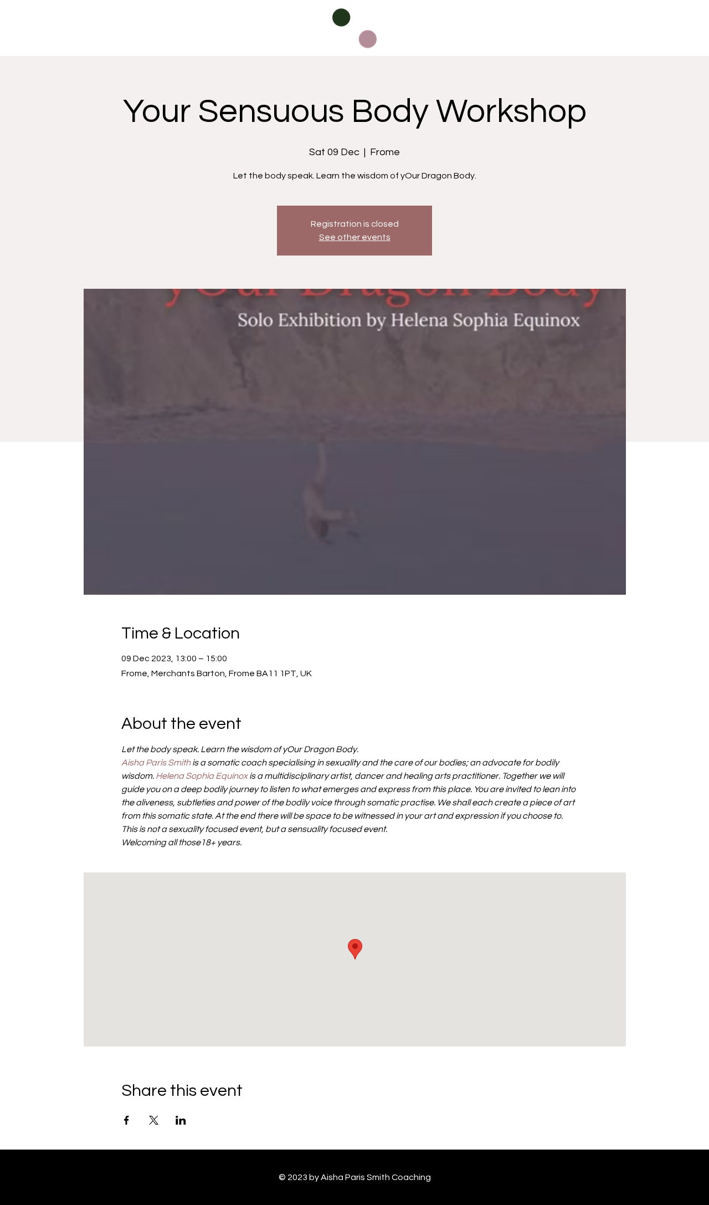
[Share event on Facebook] (126, 1120)
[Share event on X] (153, 1120)
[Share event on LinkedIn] (181, 1120)
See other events (355, 237)
